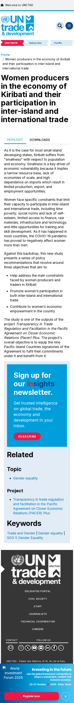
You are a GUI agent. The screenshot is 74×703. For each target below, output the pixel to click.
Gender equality (25, 478)
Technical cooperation (38, 621)
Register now (31, 696)
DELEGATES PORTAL (38, 591)
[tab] (15, 140)
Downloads (40, 140)
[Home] (17, 25)
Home (5, 55)
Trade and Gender (21, 533)
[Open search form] (60, 26)
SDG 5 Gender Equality (25, 538)
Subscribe (27, 436)
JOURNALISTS (38, 614)
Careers (38, 629)
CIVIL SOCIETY (37, 598)
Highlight (15, 139)
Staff (38, 606)
